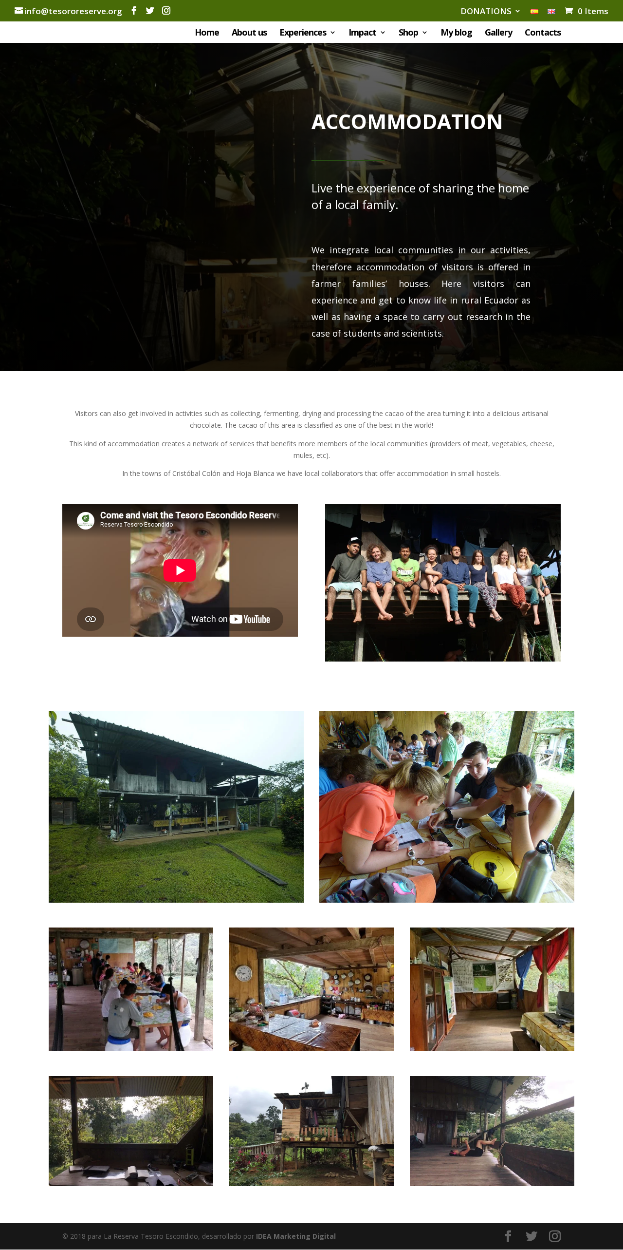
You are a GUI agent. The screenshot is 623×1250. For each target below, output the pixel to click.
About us (249, 33)
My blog (456, 33)
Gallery (498, 33)
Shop (408, 33)
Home (207, 33)
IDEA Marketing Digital (296, 1236)
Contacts (543, 33)
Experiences (302, 33)
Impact (362, 33)
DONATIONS (486, 12)
